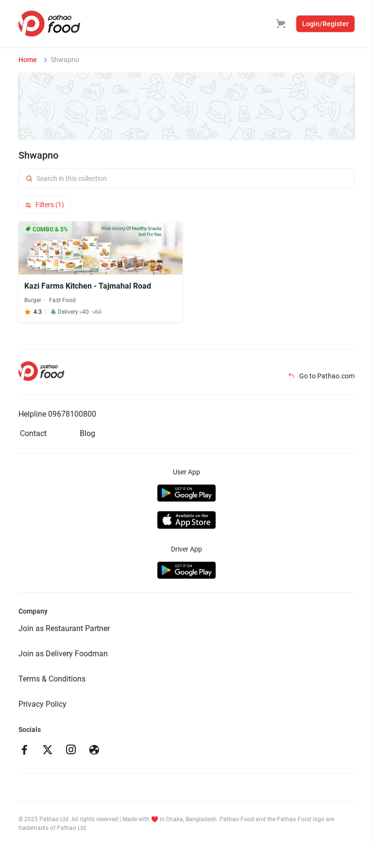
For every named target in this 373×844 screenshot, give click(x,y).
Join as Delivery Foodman (63, 653)
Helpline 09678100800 (57, 414)
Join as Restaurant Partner (64, 628)
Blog (87, 433)
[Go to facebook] (24, 751)
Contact (33, 433)
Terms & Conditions (51, 678)
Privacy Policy (42, 704)
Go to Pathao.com (326, 376)
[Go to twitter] (47, 751)
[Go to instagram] (71, 751)
